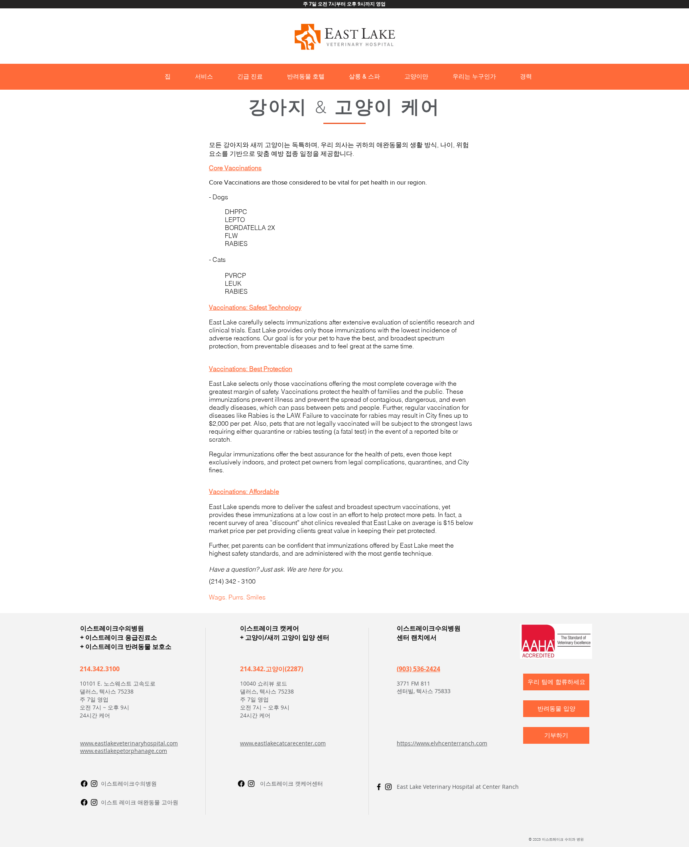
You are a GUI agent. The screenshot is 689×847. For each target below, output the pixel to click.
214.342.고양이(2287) (271, 668)
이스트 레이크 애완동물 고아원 (139, 802)
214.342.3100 (100, 668)
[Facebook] (84, 802)
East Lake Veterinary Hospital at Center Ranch (458, 786)
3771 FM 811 (413, 683)
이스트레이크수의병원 (129, 783)
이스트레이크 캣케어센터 (291, 783)
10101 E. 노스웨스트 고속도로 (118, 683)
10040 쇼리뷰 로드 (263, 683)
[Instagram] (94, 783)
